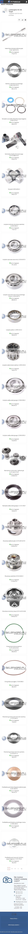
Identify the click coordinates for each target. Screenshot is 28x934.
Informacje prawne (13, 925)
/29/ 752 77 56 (19, 891)
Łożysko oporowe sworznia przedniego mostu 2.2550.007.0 (14, 295)
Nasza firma (13, 918)
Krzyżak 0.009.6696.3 (14, 189)
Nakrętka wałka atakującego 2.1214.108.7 (14, 506)
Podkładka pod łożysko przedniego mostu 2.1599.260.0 (14, 823)
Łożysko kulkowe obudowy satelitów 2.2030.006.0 (14, 225)
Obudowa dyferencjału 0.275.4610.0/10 (14, 541)
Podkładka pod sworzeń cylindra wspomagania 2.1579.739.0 (14, 858)
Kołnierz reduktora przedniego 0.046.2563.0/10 (14, 84)
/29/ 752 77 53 (19, 893)
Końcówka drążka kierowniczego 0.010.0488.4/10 (14, 154)
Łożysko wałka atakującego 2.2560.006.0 (14, 400)
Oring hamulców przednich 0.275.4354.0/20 (14, 647)
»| (21, 868)
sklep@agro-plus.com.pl (21, 901)
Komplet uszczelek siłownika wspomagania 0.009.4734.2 (14, 119)
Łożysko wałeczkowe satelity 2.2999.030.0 (14, 365)
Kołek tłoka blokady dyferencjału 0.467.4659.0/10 (14, 49)
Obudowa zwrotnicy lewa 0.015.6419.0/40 (14, 611)
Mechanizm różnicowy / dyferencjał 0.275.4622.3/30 (14, 471)
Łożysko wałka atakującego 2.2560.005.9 (14, 435)
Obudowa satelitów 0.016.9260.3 (14, 576)
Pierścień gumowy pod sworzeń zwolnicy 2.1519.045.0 (14, 717)
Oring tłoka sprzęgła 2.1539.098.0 (14, 681)
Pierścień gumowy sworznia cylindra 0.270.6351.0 (14, 752)
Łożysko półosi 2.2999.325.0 (14, 330)
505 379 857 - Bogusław (19, 896)
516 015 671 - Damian (21, 899)
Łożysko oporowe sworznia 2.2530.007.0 (14, 259)
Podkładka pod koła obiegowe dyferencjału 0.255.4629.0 (14, 788)
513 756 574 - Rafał (20, 898)
